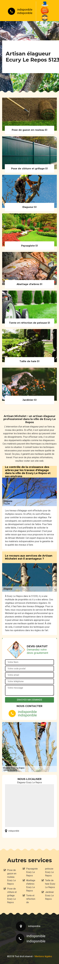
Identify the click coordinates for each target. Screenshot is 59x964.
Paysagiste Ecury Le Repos (31, 872)
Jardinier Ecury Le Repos (49, 895)
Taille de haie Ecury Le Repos (50, 884)
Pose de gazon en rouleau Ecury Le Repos (11, 877)
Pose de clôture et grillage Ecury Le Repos (12, 895)
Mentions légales (43, 956)
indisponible (24, 9)
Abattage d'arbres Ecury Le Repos (30, 885)
